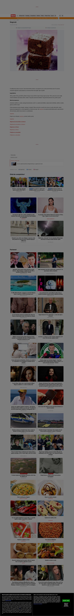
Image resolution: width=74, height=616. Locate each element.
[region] (37, 604)
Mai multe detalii (8, 600)
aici (20, 608)
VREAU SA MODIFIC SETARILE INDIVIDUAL (66, 605)
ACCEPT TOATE (66, 600)
